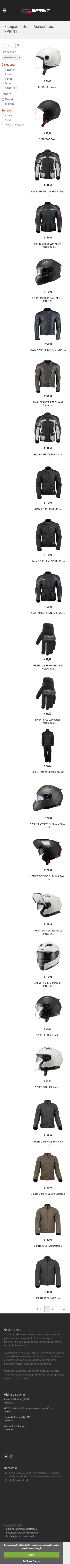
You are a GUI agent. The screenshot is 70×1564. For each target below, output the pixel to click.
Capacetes (10, 69)
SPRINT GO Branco (47, 87)
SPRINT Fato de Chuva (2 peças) (48, 771)
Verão (8, 120)
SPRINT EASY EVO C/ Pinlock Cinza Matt (47, 826)
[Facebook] (11, 1456)
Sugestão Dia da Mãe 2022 (17, 1417)
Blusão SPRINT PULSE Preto (48, 508)
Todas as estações (14, 124)
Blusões (9, 74)
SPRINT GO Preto (47, 139)
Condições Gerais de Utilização (21, 1528)
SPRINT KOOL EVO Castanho (47, 1245)
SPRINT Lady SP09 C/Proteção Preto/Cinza (47, 667)
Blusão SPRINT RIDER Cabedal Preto (48, 350)
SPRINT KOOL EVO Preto (48, 1298)
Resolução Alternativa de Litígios (22, 1532)
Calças (8, 78)
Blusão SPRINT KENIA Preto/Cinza (48, 613)
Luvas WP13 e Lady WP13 (16, 1399)
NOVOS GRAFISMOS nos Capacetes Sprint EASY (28, 1408)
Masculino (10, 99)
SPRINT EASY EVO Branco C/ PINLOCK (47, 932)
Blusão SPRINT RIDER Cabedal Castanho (48, 404)
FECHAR (31, 1554)
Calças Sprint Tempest (15, 1426)
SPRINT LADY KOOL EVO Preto (47, 1141)
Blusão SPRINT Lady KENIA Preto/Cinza (47, 245)
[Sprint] (35, 10)
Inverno (9, 115)
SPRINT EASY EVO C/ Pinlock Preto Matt (47, 878)
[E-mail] (6, 1456)
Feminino (9, 103)
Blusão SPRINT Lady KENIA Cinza (47, 191)
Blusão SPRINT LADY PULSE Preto (48, 561)
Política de (31, 1561)
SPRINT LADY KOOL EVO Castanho (47, 1193)
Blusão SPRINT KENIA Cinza (48, 454)
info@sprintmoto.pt (18, 1480)
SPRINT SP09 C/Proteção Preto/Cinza (47, 721)
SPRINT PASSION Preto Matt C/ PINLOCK (47, 300)
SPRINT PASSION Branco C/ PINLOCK (48, 984)
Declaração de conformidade (20, 1536)
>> (64, 1309)
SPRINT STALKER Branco (47, 1087)
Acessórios (11, 87)
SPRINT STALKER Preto (47, 1035)
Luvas (8, 83)
